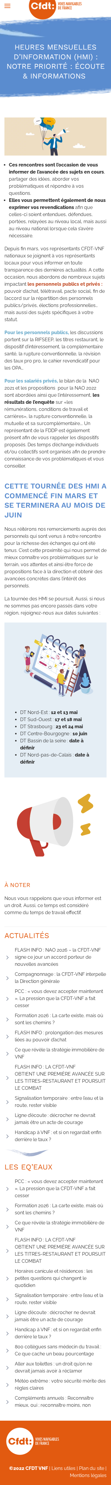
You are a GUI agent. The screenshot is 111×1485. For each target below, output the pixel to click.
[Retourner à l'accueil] (55, 6)
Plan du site (91, 1468)
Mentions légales (88, 1475)
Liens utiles (63, 1468)
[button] (7, 6)
